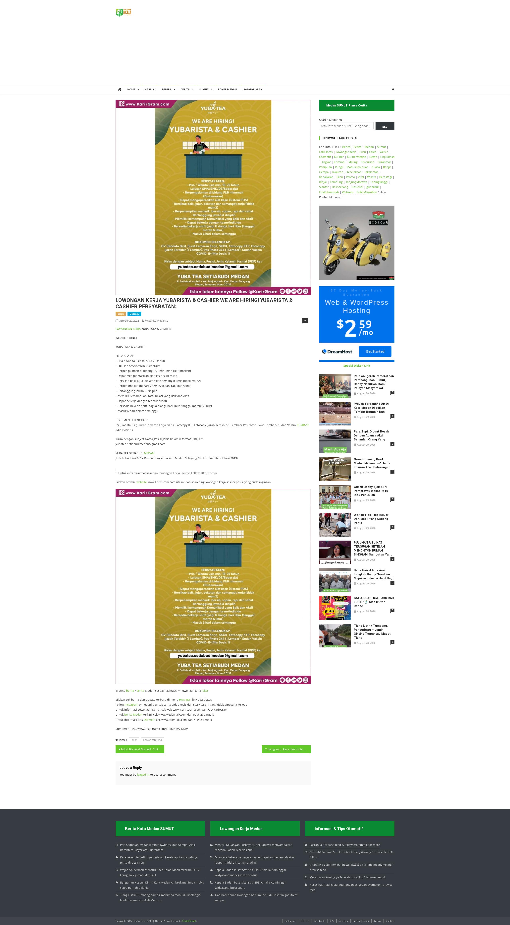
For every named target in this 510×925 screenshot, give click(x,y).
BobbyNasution (367, 192)
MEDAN (149, 453)
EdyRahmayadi (329, 192)
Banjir (387, 167)
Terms (377, 921)
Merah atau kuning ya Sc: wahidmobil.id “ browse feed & (347, 877)
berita (121, 313)
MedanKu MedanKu (157, 320)
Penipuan (325, 167)
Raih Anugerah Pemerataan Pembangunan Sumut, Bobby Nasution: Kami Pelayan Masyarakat (374, 382)
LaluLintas (326, 152)
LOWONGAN (124, 329)
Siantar (324, 187)
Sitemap (343, 921)
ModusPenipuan (358, 167)
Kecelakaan (354, 172)
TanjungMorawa (356, 182)
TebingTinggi (379, 182)
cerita (140, 691)
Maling (353, 162)
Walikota (347, 192)
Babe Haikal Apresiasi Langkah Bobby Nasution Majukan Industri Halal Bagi (373, 574)
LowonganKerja (152, 740)
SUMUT (204, 89)
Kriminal (339, 162)
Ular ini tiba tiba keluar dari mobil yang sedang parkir (371, 519)
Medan (369, 147)
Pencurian (367, 162)
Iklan (340, 177)
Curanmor (384, 162)
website (141, 482)
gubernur (372, 187)
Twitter (305, 921)
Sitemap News (361, 921)
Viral (361, 177)
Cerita (185, 89)
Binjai (323, 182)
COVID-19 (303, 425)
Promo (350, 177)
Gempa (324, 172)
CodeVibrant (189, 921)
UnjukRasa (387, 157)
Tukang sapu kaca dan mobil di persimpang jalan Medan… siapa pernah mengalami (288, 749)
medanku (134, 313)
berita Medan (133, 714)
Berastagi (385, 177)
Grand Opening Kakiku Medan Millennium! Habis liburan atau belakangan (372, 463)
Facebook (319, 921)
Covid (373, 152)
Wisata (371, 177)
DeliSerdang (340, 187)
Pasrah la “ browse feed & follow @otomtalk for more (345, 845)
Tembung (336, 182)
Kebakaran (326, 177)
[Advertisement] (255, 55)
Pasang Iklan (253, 89)
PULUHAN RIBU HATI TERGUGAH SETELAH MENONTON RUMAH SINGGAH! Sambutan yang (373, 548)
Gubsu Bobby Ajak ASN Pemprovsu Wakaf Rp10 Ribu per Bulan (371, 491)
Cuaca (376, 167)
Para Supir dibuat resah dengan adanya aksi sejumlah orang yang (371, 435)
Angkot (326, 162)
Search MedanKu (330, 120)
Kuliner (339, 157)
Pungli (339, 167)
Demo (373, 157)
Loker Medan (227, 89)
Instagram (131, 704)
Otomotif (149, 720)
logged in (143, 774)
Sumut (381, 147)
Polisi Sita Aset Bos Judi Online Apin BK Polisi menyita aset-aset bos (142, 749)
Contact (390, 921)
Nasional (357, 187)
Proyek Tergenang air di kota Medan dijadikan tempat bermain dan (371, 408)
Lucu (363, 152)
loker (205, 691)
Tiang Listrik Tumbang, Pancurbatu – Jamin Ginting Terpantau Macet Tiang (372, 631)
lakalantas (371, 172)
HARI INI (184, 699)
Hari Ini (150, 89)
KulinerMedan (356, 157)
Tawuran (337, 172)
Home (131, 89)
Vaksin (384, 152)
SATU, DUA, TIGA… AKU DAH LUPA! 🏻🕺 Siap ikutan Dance (374, 602)
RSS (332, 921)
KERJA (137, 329)
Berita (166, 89)
